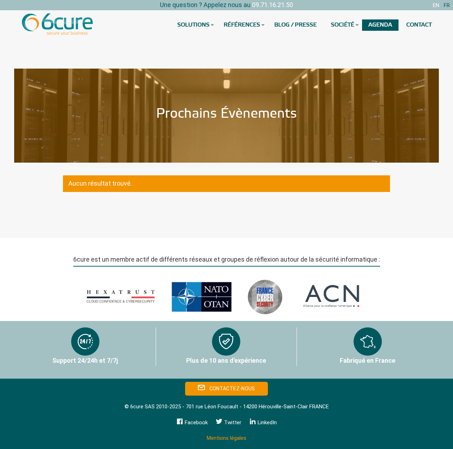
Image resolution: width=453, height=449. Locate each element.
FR (447, 5)
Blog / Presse (295, 25)
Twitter (232, 422)
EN (436, 5)
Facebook (195, 422)
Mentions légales (226, 438)
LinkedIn (266, 422)
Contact (419, 25)
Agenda (380, 25)
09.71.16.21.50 (272, 4)
